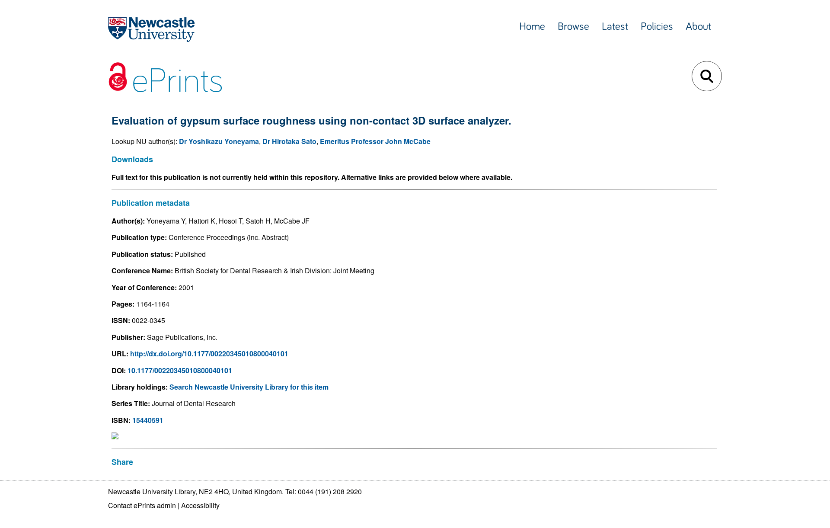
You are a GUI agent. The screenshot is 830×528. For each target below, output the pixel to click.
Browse (573, 26)
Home (532, 26)
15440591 (147, 420)
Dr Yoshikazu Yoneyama (219, 141)
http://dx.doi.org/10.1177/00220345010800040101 (209, 353)
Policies (657, 26)
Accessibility (200, 505)
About (698, 26)
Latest (615, 26)
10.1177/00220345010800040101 (180, 370)
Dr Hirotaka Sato (289, 141)
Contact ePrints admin (142, 505)
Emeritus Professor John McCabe (375, 141)
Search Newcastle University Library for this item (249, 387)
